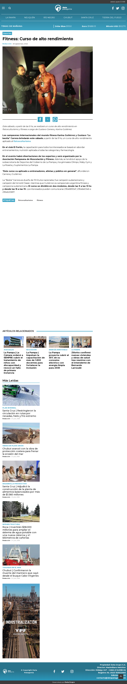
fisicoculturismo (22, 141)
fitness (40, 200)
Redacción (7, 44)
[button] (40, 119)
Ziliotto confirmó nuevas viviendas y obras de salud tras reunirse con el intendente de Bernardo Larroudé (81, 360)
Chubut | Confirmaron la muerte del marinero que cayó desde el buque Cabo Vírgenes (20, 573)
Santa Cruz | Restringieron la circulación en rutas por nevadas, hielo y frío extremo (19, 413)
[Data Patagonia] (63, 8)
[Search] (10, 8)
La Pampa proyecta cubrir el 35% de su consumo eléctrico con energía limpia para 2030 (59, 360)
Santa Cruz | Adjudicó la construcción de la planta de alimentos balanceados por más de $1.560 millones (21, 490)
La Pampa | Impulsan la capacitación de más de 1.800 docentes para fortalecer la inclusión (35, 360)
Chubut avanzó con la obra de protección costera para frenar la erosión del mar (20, 451)
